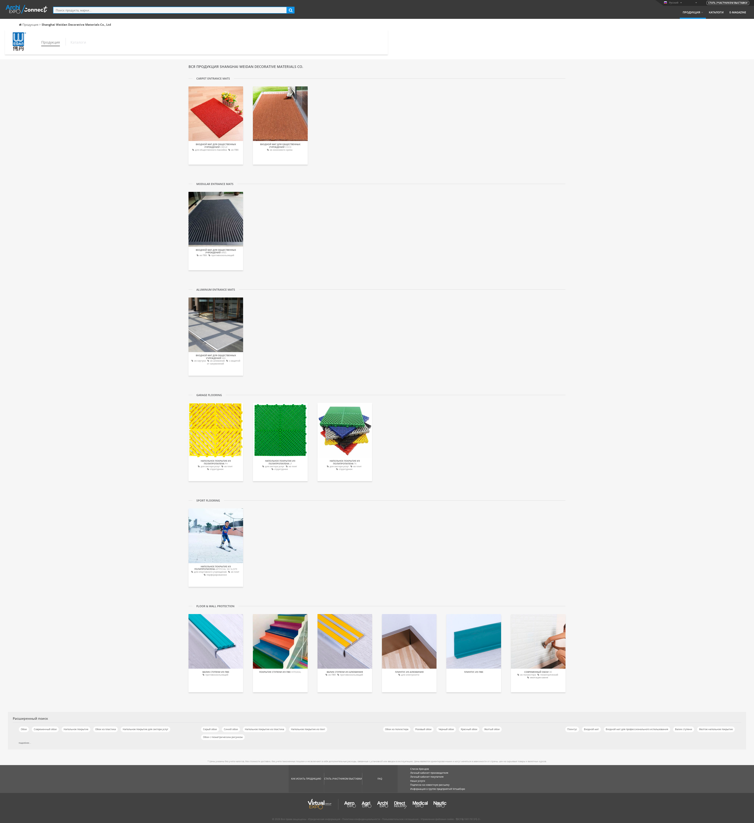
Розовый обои (423, 729)
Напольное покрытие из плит (308, 729)
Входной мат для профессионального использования (637, 729)
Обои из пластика (105, 729)
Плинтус (572, 729)
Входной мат (591, 729)
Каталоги (716, 12)
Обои (24, 729)
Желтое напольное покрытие (716, 729)
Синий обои (231, 729)
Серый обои (210, 729)
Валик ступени (683, 729)
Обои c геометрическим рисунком (223, 737)
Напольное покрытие (76, 729)
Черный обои (446, 729)
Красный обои (469, 729)
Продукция (691, 12)
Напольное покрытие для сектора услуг (145, 729)
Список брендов (419, 769)
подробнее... (25, 743)
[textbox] (170, 10)
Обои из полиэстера (396, 729)
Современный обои (45, 729)
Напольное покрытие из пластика (264, 729)
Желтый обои (492, 729)
